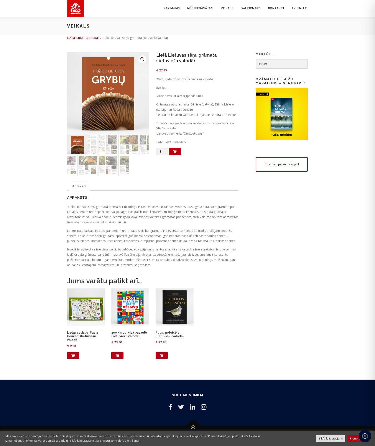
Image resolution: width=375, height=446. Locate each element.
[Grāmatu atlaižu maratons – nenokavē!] (282, 114)
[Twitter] (181, 406)
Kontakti (276, 8)
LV (294, 8)
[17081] (175, 151)
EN (299, 8)
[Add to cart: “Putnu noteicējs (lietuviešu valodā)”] (162, 355)
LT (305, 8)
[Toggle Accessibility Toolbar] (365, 436)
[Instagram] (204, 406)
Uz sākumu (75, 38)
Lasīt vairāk (147, 441)
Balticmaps (251, 8)
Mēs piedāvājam (200, 8)
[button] (142, 59)
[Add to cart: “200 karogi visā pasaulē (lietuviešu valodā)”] (117, 355)
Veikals (227, 8)
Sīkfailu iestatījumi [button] (331, 438)
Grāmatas (92, 38)
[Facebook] (170, 406)
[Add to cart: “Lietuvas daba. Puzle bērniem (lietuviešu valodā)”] (73, 355)
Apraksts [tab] (79, 186)
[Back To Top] (193, 426)
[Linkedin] (192, 406)
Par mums (172, 8)
